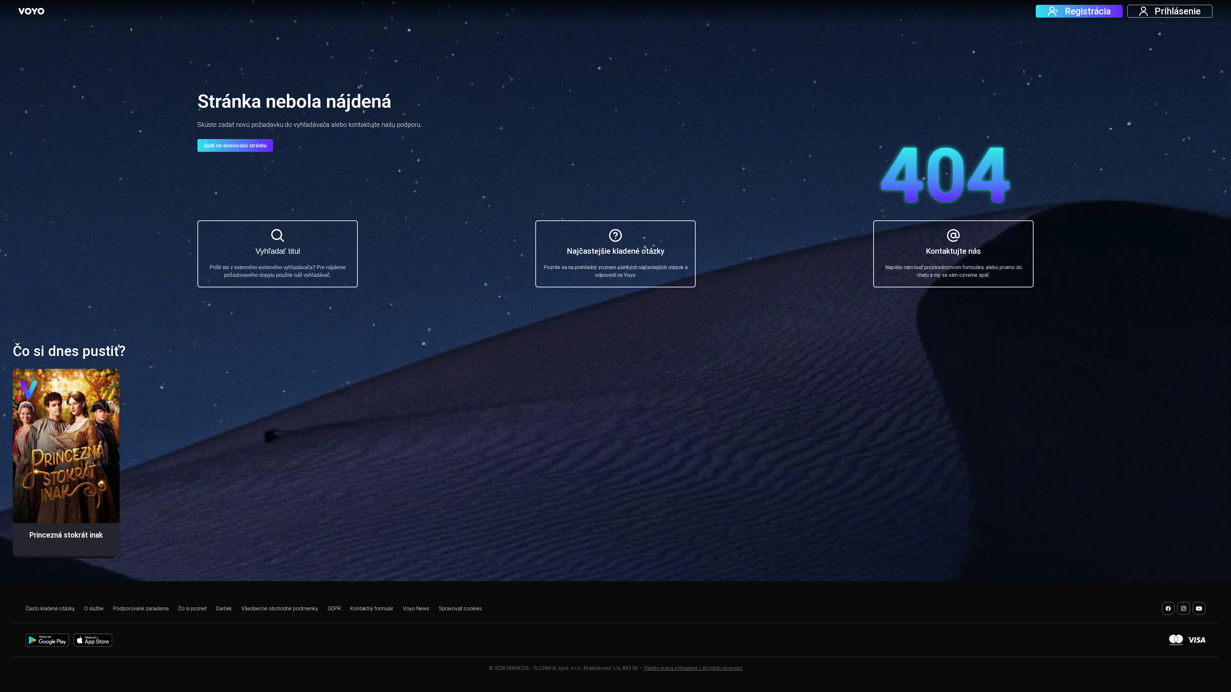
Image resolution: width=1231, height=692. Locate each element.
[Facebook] (1168, 608)
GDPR (334, 609)
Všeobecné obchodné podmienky (279, 609)
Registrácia (1088, 11)
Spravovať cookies (460, 609)
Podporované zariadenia (141, 609)
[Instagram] (1183, 608)
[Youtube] (1199, 608)
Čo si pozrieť (192, 609)
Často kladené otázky (50, 609)
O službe (94, 609)
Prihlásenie (1178, 11)
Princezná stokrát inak (66, 535)
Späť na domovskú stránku (235, 146)
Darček (224, 609)
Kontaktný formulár (371, 609)
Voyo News (416, 609)
